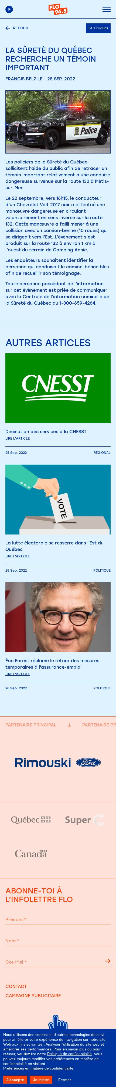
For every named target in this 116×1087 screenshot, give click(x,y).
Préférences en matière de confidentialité (38, 1068)
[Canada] (31, 854)
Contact (16, 986)
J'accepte (15, 1080)
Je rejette (41, 1080)
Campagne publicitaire (33, 995)
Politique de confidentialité (69, 1054)
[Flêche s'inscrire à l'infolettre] (108, 962)
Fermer (64, 1080)
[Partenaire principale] (58, 788)
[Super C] (85, 820)
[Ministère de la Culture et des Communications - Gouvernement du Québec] (31, 820)
